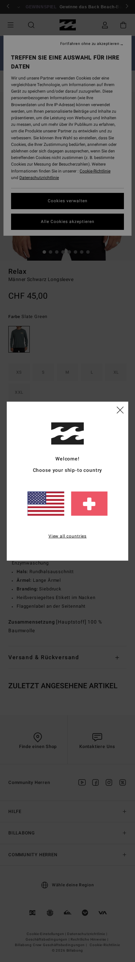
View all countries (67, 536)
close (120, 409)
